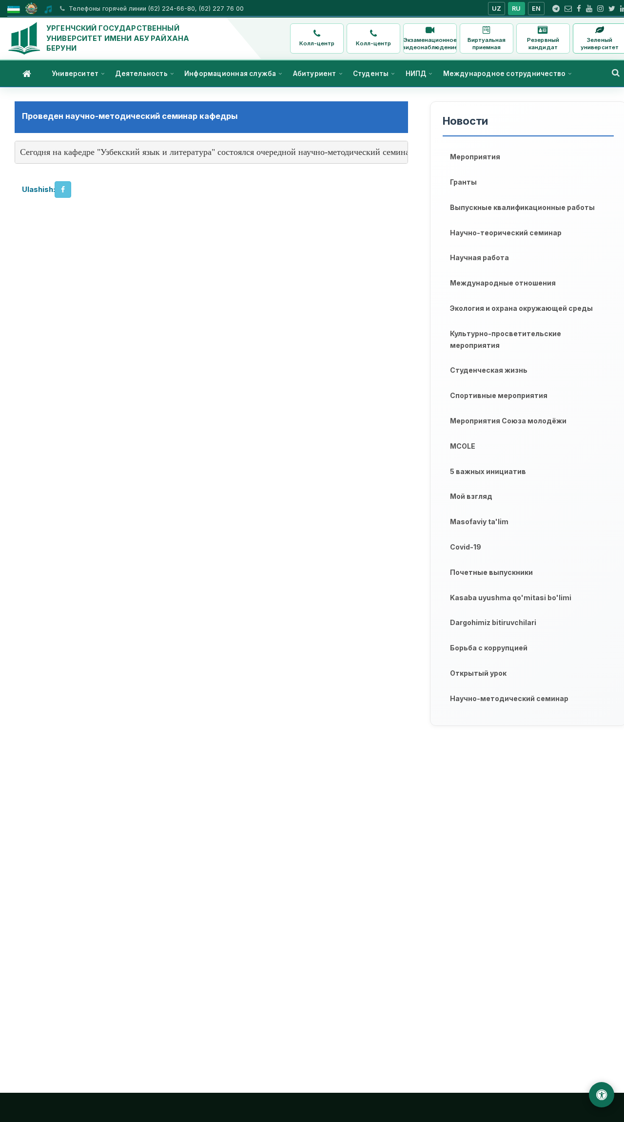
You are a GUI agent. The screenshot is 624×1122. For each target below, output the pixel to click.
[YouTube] (589, 8)
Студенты (371, 73)
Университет (75, 73)
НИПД (416, 73)
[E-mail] (568, 8)
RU (516, 8)
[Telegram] (556, 8)
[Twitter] (611, 8)
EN (536, 8)
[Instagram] (600, 8)
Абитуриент (314, 73)
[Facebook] (579, 8)
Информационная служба (230, 73)
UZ (497, 8)
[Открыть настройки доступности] (601, 1094)
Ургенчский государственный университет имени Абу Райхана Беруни (117, 38)
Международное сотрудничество (504, 73)
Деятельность (141, 73)
